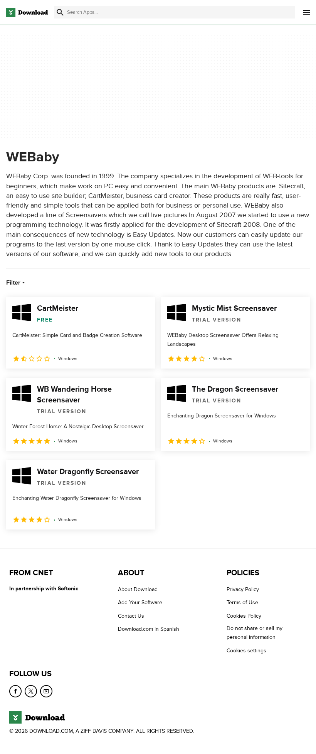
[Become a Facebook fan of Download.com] (15, 691)
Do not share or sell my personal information (254, 632)
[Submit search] (60, 12)
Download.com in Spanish (148, 629)
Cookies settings (246, 650)
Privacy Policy (243, 589)
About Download (138, 589)
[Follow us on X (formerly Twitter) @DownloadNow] (31, 691)
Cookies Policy (244, 616)
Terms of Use (242, 602)
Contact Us (131, 616)
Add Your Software (140, 602)
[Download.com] (27, 12)
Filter (13, 283)
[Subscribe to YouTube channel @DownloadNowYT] (46, 691)
